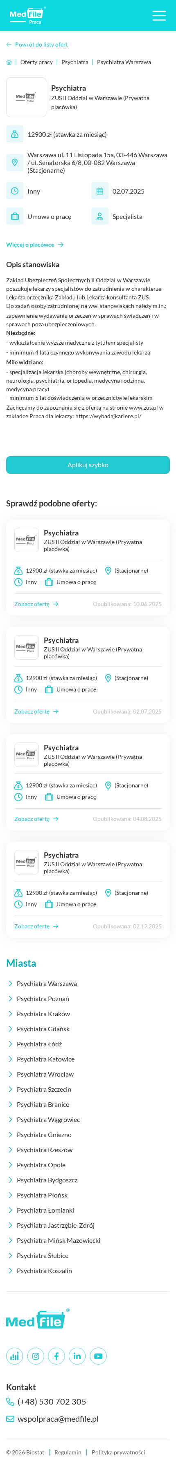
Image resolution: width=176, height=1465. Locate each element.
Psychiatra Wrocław (45, 1074)
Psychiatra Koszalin (44, 1270)
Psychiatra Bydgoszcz (47, 1180)
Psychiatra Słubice (42, 1255)
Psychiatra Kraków (43, 1013)
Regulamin (67, 1452)
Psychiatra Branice (43, 1104)
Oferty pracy (36, 61)
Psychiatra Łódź (39, 1044)
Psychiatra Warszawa (124, 61)
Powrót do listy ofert (41, 44)
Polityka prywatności (118, 1452)
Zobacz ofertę (32, 603)
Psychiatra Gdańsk (43, 1028)
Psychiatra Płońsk (42, 1195)
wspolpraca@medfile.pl (58, 1418)
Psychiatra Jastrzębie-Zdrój (56, 1225)
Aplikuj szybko (88, 465)
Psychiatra (74, 61)
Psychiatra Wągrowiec (48, 1119)
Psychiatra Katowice (45, 1059)
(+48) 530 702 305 (52, 1401)
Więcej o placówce (30, 244)
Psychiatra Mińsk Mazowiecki (58, 1240)
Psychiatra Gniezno (44, 1134)
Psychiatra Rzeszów (44, 1149)
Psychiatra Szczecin (44, 1089)
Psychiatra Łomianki (45, 1210)
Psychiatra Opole (41, 1164)
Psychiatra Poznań (43, 998)
